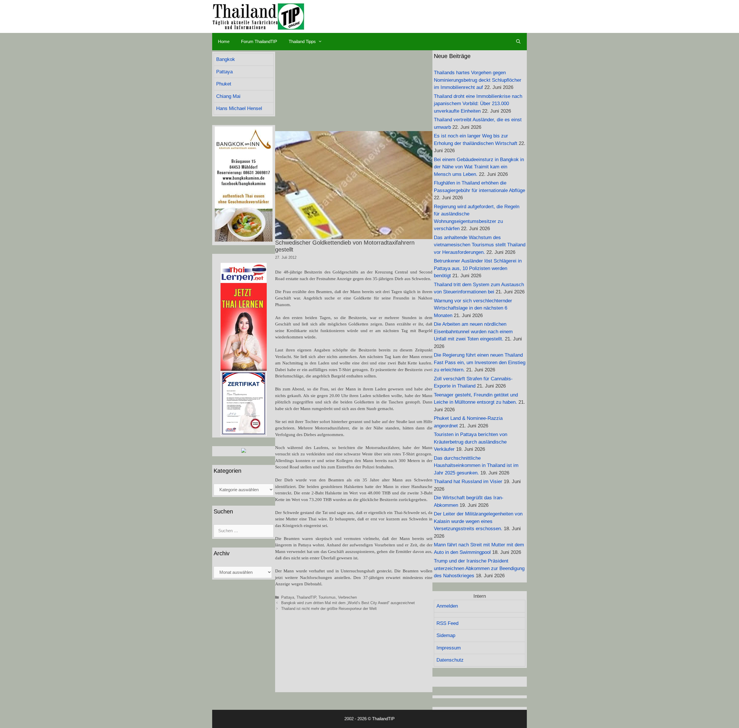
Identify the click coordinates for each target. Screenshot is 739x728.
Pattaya (287, 597)
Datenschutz (450, 660)
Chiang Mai (228, 96)
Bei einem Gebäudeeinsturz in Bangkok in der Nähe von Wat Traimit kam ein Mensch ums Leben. (479, 167)
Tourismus (327, 597)
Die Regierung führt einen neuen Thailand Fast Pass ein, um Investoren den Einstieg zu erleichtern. (479, 362)
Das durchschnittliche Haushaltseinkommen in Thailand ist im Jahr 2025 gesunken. (476, 465)
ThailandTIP (306, 597)
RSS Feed (447, 623)
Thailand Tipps (302, 41)
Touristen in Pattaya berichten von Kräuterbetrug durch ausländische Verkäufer (470, 442)
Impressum (448, 648)
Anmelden (447, 606)
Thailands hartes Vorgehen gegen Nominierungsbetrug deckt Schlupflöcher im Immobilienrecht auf (477, 80)
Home (223, 41)
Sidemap (445, 635)
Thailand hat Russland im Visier (468, 481)
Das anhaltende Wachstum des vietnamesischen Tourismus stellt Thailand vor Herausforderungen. (479, 245)
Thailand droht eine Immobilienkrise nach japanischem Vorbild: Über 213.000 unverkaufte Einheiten (478, 104)
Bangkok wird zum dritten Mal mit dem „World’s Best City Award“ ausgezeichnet (348, 603)
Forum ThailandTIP (259, 41)
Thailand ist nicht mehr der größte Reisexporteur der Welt (329, 608)
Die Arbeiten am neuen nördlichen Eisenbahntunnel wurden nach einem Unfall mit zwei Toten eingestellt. (473, 331)
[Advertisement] (353, 90)
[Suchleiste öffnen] (518, 41)
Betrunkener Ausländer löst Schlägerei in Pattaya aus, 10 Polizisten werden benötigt (478, 268)
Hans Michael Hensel (239, 108)
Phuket (223, 84)
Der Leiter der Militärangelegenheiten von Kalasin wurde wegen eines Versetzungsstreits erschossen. (478, 521)
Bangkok (225, 59)
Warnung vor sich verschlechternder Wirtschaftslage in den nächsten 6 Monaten (473, 308)
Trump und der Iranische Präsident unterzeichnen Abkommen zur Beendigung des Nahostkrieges (479, 568)
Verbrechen (347, 597)
